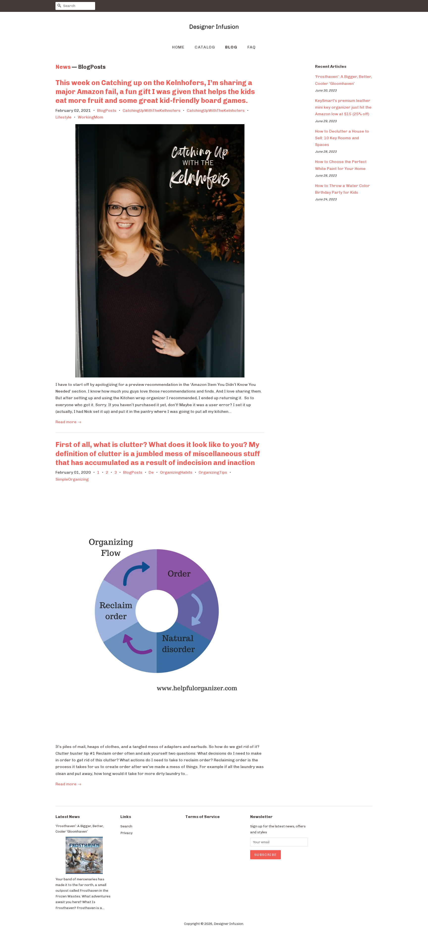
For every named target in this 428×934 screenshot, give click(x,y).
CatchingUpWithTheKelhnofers (152, 110)
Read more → (68, 422)
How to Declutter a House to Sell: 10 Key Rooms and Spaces (342, 138)
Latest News (67, 816)
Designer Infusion (228, 924)
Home (178, 47)
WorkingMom (90, 117)
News (63, 67)
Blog (231, 47)
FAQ (251, 47)
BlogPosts (106, 110)
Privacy (126, 833)
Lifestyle (63, 117)
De (151, 472)
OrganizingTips (213, 472)
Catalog (205, 47)
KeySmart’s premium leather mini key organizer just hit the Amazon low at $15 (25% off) (343, 107)
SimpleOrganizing (72, 479)
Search (126, 826)
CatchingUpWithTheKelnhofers (216, 110)
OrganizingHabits (176, 472)
